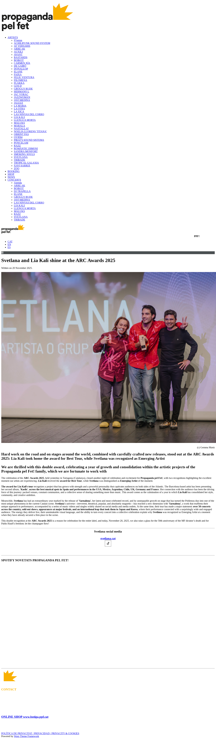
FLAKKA (19, 83)
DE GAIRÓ (20, 66)
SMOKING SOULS (24, 154)
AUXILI (18, 51)
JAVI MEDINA (22, 100)
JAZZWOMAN (22, 97)
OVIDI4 (18, 137)
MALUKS (19, 123)
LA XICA (19, 111)
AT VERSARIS (22, 46)
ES (9, 247)
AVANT (18, 54)
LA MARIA (20, 105)
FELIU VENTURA (24, 77)
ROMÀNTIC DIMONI (26, 148)
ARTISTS (13, 37)
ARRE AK (19, 48)
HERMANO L (21, 91)
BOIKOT (19, 60)
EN (9, 244)
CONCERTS (14, 179)
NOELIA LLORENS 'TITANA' (30, 131)
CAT (10, 241)
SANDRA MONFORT (26, 151)
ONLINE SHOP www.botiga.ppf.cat (24, 716)
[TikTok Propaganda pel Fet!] (114, 663)
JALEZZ (18, 103)
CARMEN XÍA (22, 63)
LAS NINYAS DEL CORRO (29, 114)
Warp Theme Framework (26, 736)
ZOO (16, 168)
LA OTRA (19, 108)
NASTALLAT (21, 128)
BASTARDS (20, 57)
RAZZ (17, 145)
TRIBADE (19, 160)
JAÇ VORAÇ (21, 94)
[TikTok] (108, 550)
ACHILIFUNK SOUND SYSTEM (32, 43)
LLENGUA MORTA (25, 120)
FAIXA (18, 74)
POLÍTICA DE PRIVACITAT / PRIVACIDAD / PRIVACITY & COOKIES (40, 733)
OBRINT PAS (21, 134)
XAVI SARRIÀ (22, 165)
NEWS (11, 177)
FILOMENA (20, 80)
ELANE (18, 71)
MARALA (19, 125)
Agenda (18, 182)
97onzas (18, 40)
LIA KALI (19, 117)
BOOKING (14, 171)
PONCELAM (21, 142)
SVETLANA (21, 157)
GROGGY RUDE (23, 88)
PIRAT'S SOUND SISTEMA (29, 140)
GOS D (18, 86)
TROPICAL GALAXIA (26, 162)
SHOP (11, 174)
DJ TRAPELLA (22, 191)
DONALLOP (21, 68)
